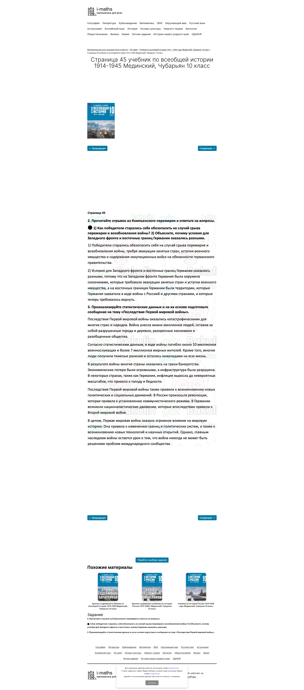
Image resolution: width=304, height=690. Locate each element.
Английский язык (115, 28)
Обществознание (97, 34)
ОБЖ (159, 23)
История (132, 28)
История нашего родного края (171, 34)
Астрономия (94, 28)
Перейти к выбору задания (152, 559)
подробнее (173, 668)
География (93, 23)
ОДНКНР (197, 34)
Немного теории (173, 28)
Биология (191, 28)
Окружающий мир (175, 23)
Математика (147, 23)
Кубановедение (128, 23)
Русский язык (197, 23)
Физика (114, 34)
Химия (125, 34)
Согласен (152, 683)
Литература (109, 23)
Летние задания (141, 34)
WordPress (190, 677)
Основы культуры (150, 28)
